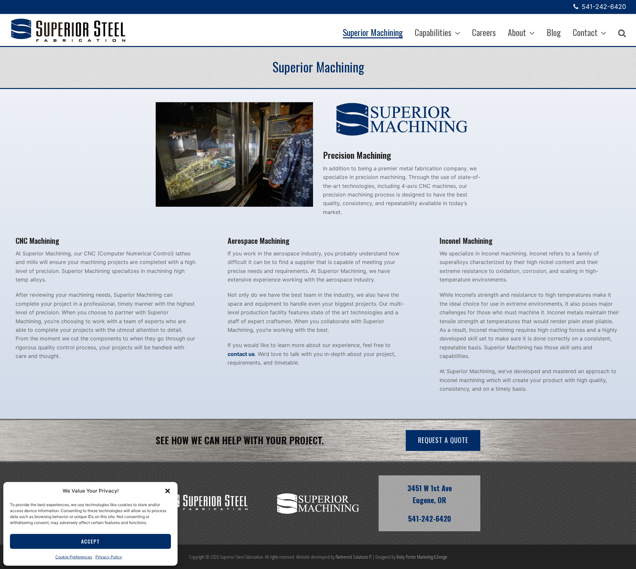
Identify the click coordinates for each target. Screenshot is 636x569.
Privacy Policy (108, 556)
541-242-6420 (604, 7)
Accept (90, 541)
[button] (167, 491)
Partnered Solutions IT (354, 556)
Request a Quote (443, 440)
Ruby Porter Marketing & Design (422, 556)
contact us (241, 354)
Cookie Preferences (73, 556)
